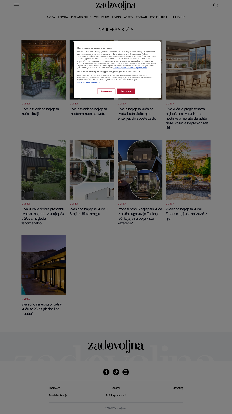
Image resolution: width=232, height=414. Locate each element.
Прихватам (126, 91)
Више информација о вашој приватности (130, 68)
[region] (117, 69)
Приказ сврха (106, 91)
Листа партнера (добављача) (89, 83)
